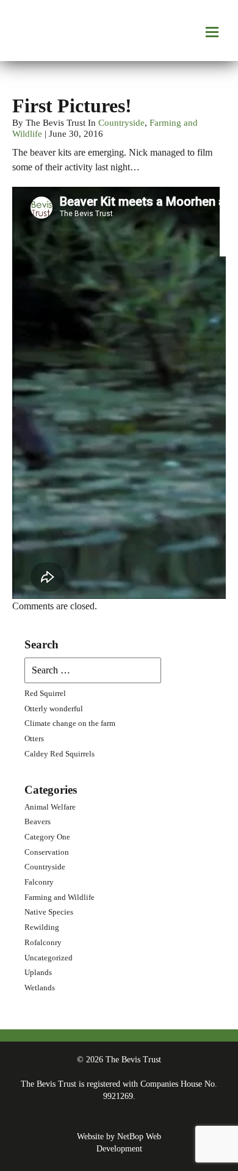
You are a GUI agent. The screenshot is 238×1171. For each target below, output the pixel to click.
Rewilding (41, 927)
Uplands (38, 972)
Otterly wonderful (53, 709)
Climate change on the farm (69, 723)
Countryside (121, 122)
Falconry (39, 882)
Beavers (37, 822)
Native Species (48, 912)
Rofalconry (43, 942)
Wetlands (39, 988)
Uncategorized (48, 958)
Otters (34, 738)
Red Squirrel (45, 693)
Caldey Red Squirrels (59, 754)
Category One (47, 837)
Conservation (46, 852)
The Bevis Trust (43, 30)
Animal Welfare (50, 807)
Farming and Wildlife (59, 897)
